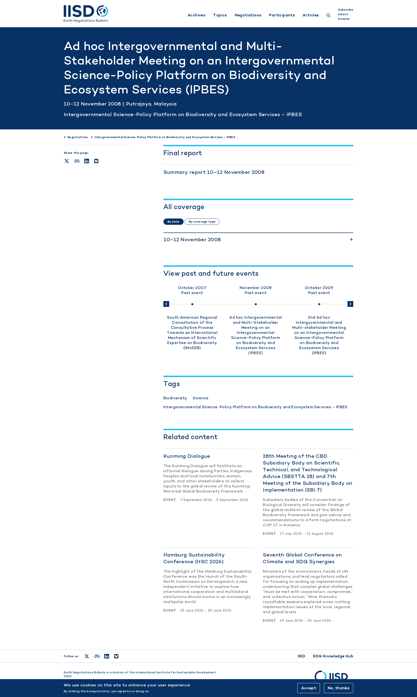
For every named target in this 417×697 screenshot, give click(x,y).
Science (200, 398)
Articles (311, 15)
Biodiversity (175, 398)
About (343, 14)
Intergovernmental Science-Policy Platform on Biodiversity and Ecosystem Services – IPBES (183, 114)
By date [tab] (173, 222)
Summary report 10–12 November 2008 (213, 172)
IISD (302, 656)
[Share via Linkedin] (86, 161)
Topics (220, 15)
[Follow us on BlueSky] (116, 656)
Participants (282, 15)
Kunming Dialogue (186, 456)
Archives (196, 15)
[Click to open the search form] (328, 16)
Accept (308, 687)
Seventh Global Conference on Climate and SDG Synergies (302, 558)
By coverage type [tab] (202, 222)
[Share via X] (67, 161)
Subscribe (345, 10)
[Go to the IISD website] (334, 678)
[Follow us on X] (87, 656)
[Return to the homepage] (86, 13)
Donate (344, 19)
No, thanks (338, 687)
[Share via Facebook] (77, 161)
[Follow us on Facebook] (97, 656)
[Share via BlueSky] (96, 161)
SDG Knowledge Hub (333, 656)
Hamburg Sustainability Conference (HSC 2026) (194, 558)
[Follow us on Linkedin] (106, 656)
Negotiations (248, 15)
